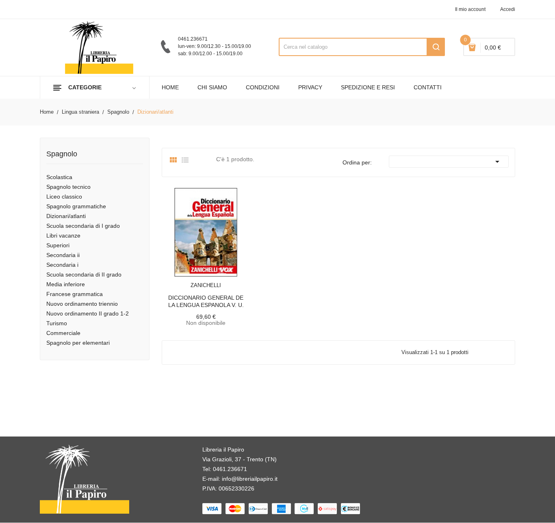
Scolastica (59, 177)
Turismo (56, 323)
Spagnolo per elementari (78, 342)
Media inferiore (65, 284)
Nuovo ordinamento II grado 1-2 (87, 313)
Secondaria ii (63, 255)
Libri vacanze (63, 235)
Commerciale (63, 333)
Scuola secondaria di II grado (83, 274)
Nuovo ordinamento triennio (82, 303)
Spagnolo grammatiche (76, 206)
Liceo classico (64, 196)
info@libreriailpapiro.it (250, 478)
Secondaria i (62, 265)
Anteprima (187, 280)
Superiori (57, 245)
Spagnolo (61, 154)
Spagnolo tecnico (68, 187)
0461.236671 (230, 469)
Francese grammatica (74, 294)
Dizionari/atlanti (66, 216)
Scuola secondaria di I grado (83, 226)
